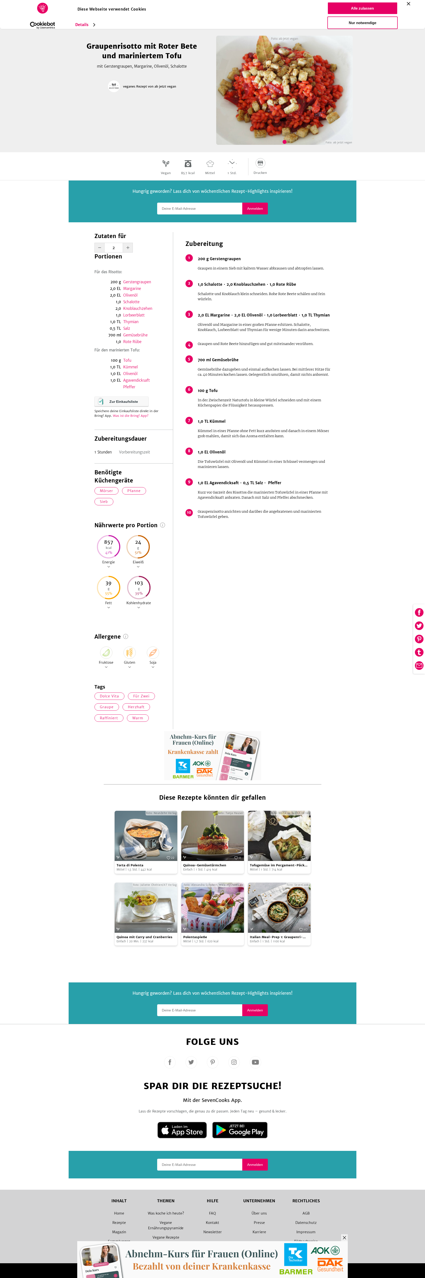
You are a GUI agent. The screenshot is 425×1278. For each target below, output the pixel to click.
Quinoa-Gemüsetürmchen (204, 865)
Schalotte (131, 302)
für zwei (141, 696)
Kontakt (212, 1222)
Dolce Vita (109, 696)
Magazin (119, 1232)
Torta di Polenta (130, 865)
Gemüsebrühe (135, 335)
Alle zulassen (362, 8)
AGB (306, 1213)
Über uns (259, 1213)
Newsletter (212, 1232)
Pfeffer (129, 387)
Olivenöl (130, 295)
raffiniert (109, 718)
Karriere (259, 1232)
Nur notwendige (362, 23)
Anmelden (255, 208)
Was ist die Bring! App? (131, 416)
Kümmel (130, 367)
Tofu (127, 360)
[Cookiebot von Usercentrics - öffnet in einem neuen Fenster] (42, 25)
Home (119, 1213)
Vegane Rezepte (165, 1237)
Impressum (306, 1232)
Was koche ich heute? (166, 1213)
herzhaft (136, 707)
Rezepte (119, 1222)
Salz (126, 328)
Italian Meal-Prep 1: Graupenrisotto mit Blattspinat (276, 937)
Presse (259, 1222)
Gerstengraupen (137, 282)
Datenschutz (306, 1222)
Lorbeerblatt (134, 315)
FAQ (212, 1213)
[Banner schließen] (408, 3)
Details (82, 24)
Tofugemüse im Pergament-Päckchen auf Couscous (278, 865)
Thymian (130, 321)
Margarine (132, 288)
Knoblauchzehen (137, 308)
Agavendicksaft (136, 380)
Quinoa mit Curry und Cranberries (144, 937)
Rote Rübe (132, 341)
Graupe (107, 707)
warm (137, 718)
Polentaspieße (195, 937)
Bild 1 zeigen (285, 142)
